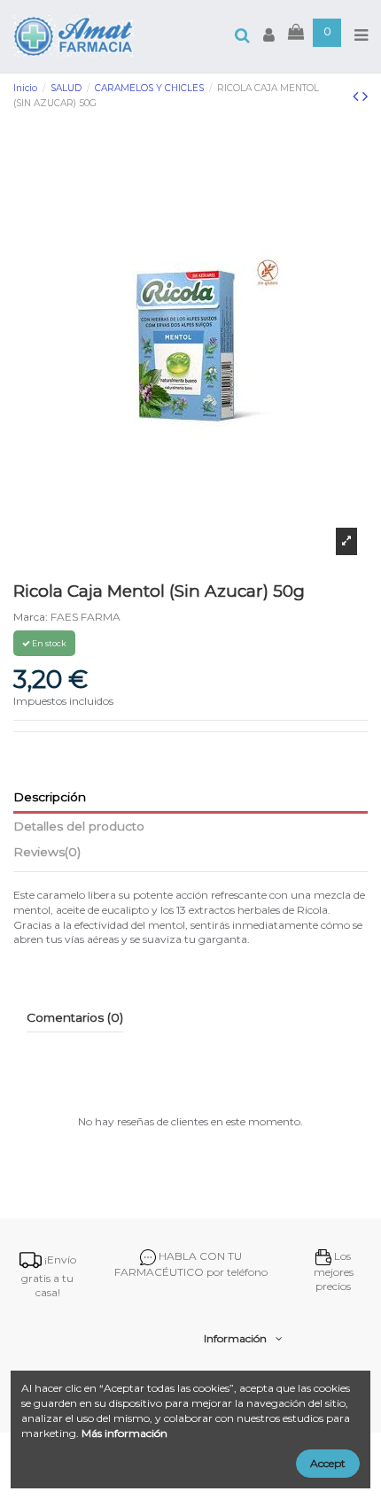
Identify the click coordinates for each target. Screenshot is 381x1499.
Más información (124, 1433)
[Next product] (365, 96)
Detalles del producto (78, 826)
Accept (328, 1463)
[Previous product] (357, 96)
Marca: (30, 616)
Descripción (49, 797)
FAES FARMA (86, 616)
